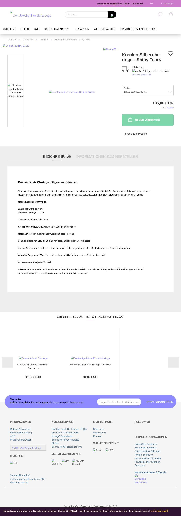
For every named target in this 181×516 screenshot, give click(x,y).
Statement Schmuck (146, 447)
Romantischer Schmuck (148, 458)
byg (36, 29)
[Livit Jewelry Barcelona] (30, 16)
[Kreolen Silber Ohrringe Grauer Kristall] (72, 91)
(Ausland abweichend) (141, 75)
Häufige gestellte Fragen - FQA (69, 429)
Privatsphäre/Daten (21, 439)
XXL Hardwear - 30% (56, 29)
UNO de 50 (9, 29)
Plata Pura (82, 29)
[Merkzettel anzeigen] (160, 14)
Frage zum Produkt (136, 133)
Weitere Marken (104, 29)
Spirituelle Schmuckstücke (139, 29)
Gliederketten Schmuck (148, 451)
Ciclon (24, 29)
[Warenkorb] (171, 14)
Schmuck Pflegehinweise (65, 439)
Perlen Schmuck (144, 454)
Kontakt (97, 436)
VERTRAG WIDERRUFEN (26, 447)
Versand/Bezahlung (21, 432)
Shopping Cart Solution (77, 506)
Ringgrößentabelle (62, 436)
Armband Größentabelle (65, 432)
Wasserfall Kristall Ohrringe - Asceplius (33, 366)
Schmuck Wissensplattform (67, 446)
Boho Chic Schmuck (146, 444)
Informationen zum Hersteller (107, 156)
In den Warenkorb (147, 119)
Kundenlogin (167, 3)
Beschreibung (57, 156)
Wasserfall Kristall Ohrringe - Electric (90, 364)
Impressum (99, 432)
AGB (12, 436)
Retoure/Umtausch (20, 429)
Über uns (98, 429)
